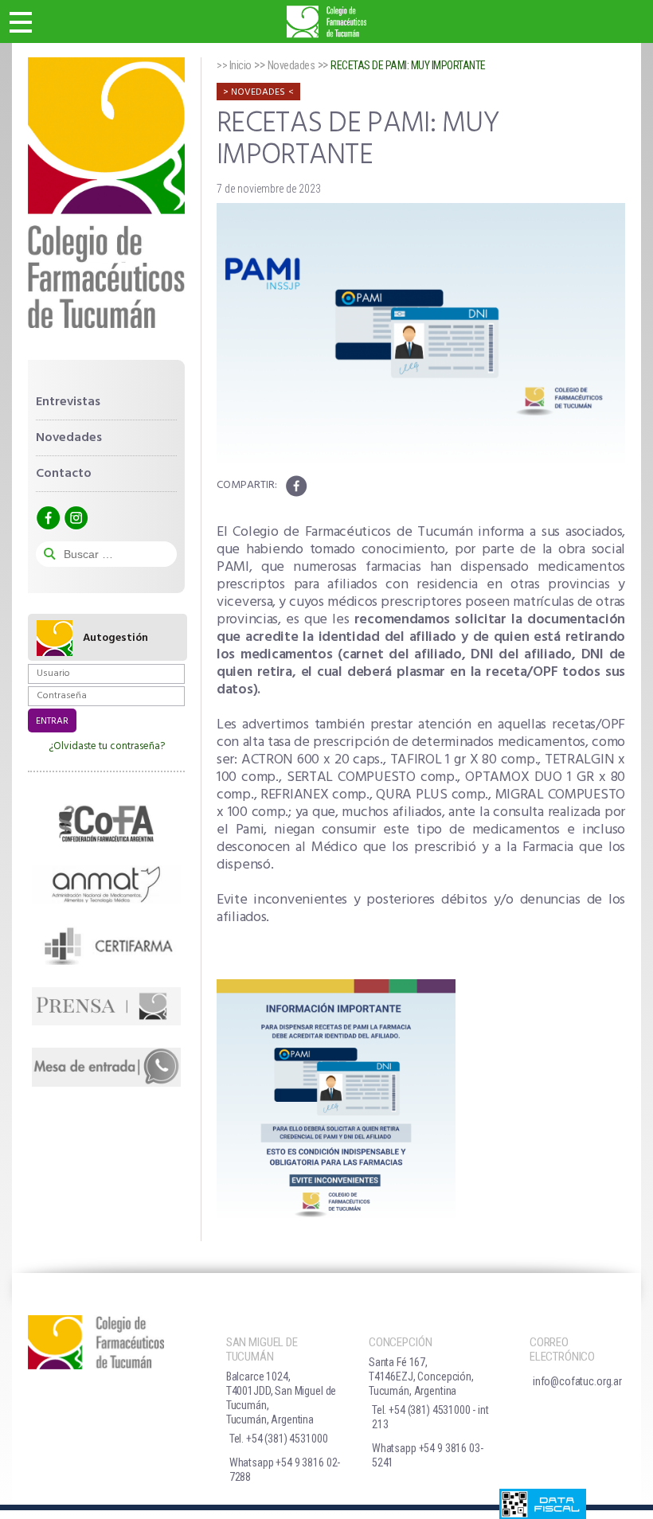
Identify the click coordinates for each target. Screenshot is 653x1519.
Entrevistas (68, 402)
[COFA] (106, 823)
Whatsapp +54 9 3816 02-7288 (285, 1469)
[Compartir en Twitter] (321, 486)
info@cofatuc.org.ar (577, 1381)
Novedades (69, 438)
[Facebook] (48, 518)
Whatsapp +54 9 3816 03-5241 (427, 1455)
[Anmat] (106, 884)
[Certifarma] (106, 945)
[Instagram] (76, 518)
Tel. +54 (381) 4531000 (278, 1438)
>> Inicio (234, 65)
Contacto (64, 473)
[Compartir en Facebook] (296, 486)
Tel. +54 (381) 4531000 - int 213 (430, 1417)
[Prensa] (106, 1006)
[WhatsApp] (106, 1067)
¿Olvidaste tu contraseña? (107, 746)
